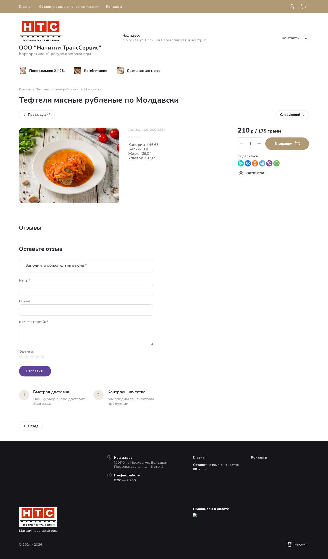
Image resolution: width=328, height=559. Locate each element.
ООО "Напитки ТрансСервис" (60, 48)
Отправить (35, 371)
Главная (25, 89)
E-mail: (25, 301)
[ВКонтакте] (248, 163)
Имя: (24, 281)
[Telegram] (262, 163)
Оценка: (26, 351)
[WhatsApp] (276, 163)
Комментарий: (33, 322)
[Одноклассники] (255, 163)
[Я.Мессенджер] (241, 163)
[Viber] (269, 163)
